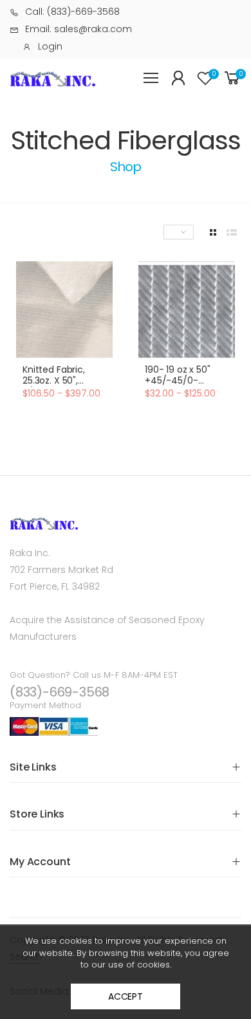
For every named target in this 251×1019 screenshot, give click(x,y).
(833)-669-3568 (59, 692)
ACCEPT (125, 996)
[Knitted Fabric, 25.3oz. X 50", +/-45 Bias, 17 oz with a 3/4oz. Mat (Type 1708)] (64, 309)
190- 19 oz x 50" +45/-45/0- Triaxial (177, 380)
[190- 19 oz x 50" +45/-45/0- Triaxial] (186, 309)
